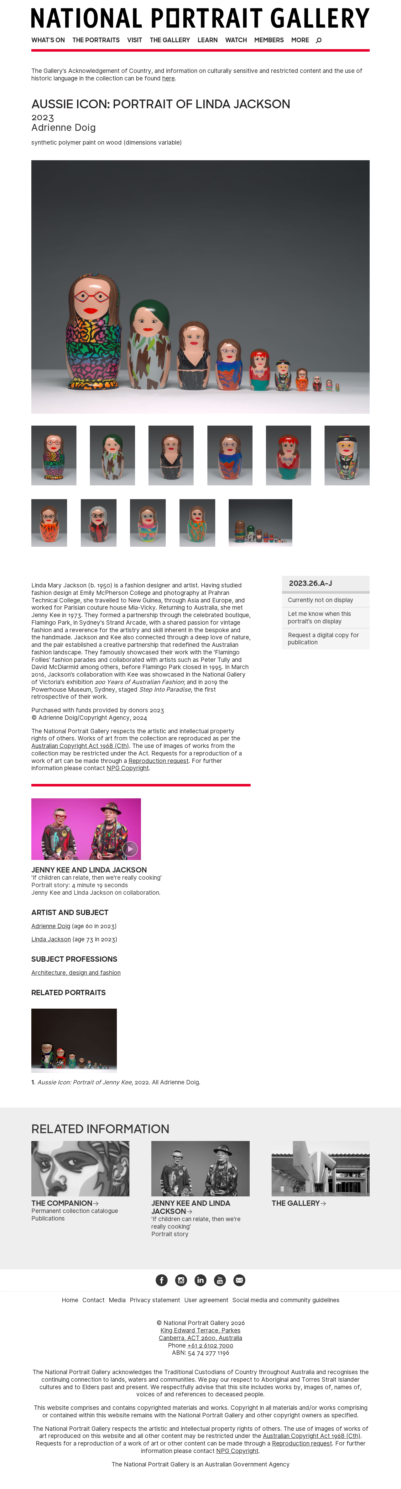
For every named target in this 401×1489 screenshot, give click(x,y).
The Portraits (96, 40)
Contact (93, 1300)
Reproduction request (158, 761)
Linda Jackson (51, 939)
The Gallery (170, 40)
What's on (48, 40)
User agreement (206, 1300)
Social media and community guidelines (286, 1300)
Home (70, 1300)
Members (269, 40)
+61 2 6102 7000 (210, 1345)
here (168, 78)
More (300, 40)
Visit (134, 40)
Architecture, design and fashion (76, 972)
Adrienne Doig (63, 127)
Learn (208, 40)
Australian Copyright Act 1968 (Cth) (80, 746)
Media (117, 1300)
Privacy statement (155, 1300)
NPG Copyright (128, 768)
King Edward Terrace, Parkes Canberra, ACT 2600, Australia (200, 1334)
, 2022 (93, 1082)
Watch (236, 40)
